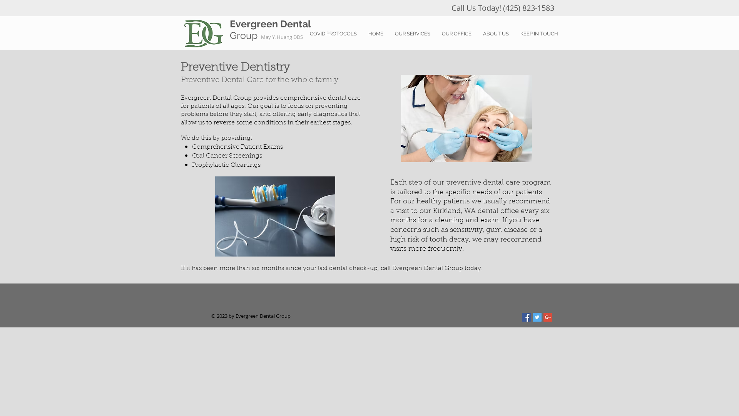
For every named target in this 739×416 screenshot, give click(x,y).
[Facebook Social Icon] (526, 317)
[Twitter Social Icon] (537, 317)
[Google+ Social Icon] (547, 317)
